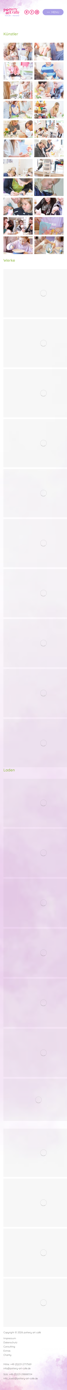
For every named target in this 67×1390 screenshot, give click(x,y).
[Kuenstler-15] (18, 187)
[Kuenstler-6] (49, 90)
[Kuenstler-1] (18, 51)
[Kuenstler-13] (18, 168)
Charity (7, 1354)
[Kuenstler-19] (18, 226)
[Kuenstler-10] (49, 129)
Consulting (9, 1346)
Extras (6, 1350)
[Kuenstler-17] (18, 206)
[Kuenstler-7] (18, 109)
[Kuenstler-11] (18, 148)
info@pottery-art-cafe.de (17, 1368)
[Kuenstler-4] (49, 71)
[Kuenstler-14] (49, 168)
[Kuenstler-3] (18, 71)
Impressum (9, 1338)
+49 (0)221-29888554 (20, 1374)
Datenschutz (10, 1342)
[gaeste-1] (49, 226)
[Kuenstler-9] (18, 129)
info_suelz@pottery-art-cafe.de (20, 1378)
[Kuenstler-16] (49, 187)
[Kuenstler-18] (49, 206)
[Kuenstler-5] (18, 90)
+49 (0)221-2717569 (20, 1364)
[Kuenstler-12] (49, 148)
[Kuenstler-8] (49, 109)
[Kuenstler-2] (49, 51)
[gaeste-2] (18, 245)
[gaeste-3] (49, 245)
